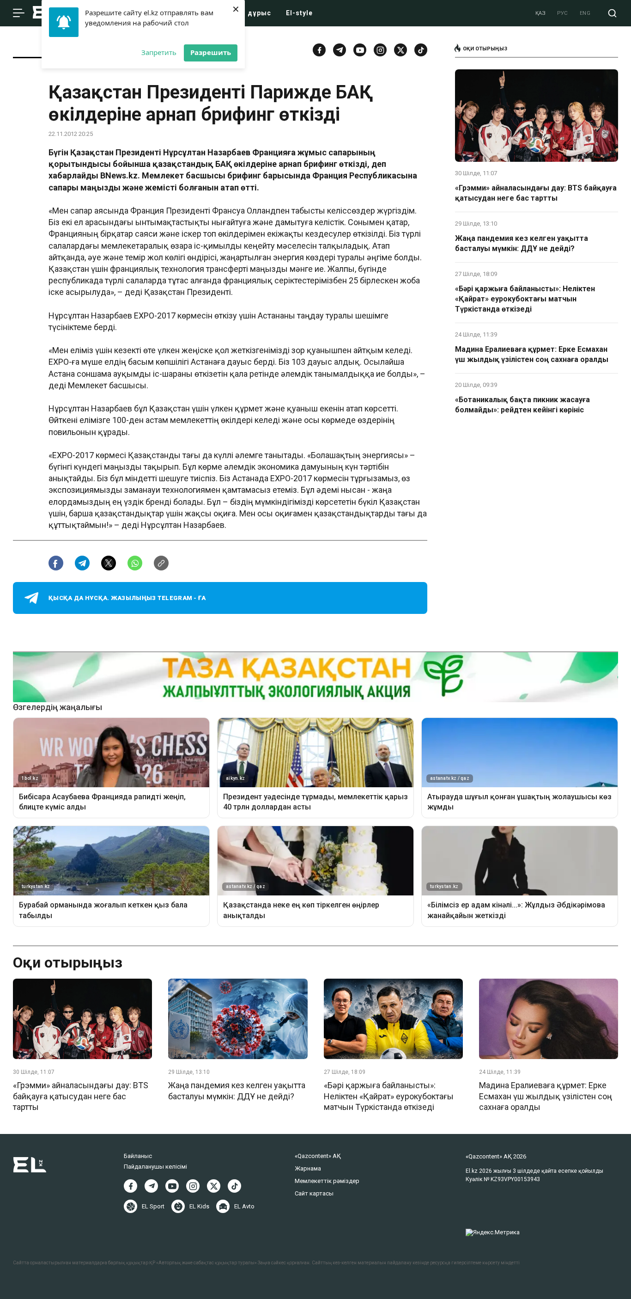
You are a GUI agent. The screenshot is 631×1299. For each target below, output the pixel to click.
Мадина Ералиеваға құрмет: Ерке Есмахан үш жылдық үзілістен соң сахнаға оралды (531, 354)
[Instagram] (380, 49)
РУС (562, 13)
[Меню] (18, 13)
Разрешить (210, 52)
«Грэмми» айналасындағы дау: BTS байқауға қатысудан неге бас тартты (536, 193)
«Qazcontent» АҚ (318, 1155)
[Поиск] (612, 13)
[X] (213, 1186)
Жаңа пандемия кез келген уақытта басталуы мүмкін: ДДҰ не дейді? (521, 243)
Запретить (158, 52)
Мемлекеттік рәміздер (327, 1180)
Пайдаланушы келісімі (155, 1166)
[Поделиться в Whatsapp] (134, 563)
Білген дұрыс (246, 13)
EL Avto (244, 1206)
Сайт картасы (314, 1193)
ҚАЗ (540, 13)
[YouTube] (359, 49)
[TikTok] (420, 49)
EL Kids (199, 1206)
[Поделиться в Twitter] (108, 563)
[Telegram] (339, 49)
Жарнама (308, 1168)
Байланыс (138, 1155)
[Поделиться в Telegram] (82, 563)
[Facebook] (319, 49)
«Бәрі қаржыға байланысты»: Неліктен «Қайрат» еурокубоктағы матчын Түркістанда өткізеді (525, 299)
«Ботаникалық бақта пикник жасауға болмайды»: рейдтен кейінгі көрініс (522, 404)
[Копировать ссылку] (161, 563)
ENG (585, 13)
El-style (299, 13)
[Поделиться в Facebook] (56, 563)
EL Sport (153, 1206)
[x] (400, 49)
